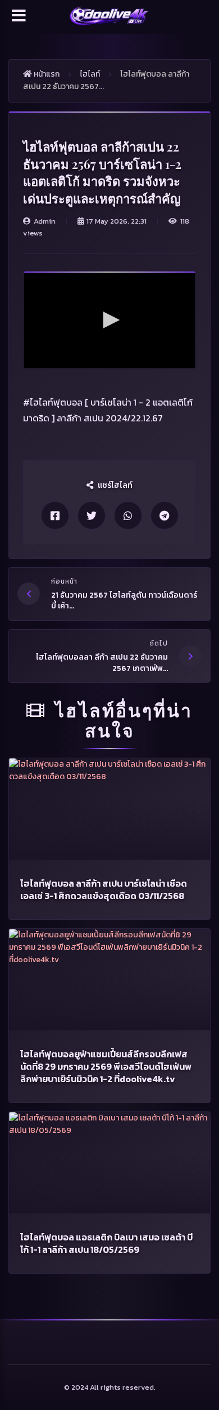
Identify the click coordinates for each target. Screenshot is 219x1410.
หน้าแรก (46, 74)
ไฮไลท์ (90, 74)
